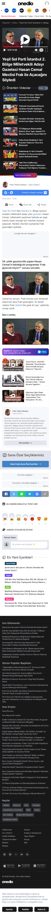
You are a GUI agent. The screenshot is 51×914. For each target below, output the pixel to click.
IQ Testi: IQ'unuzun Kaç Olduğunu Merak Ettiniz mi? (23, 793)
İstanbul (25, 210)
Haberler (6, 23)
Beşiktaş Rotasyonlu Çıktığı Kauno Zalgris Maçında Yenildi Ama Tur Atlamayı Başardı (24, 592)
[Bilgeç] (44, 10)
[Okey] (14, 10)
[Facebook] (10, 854)
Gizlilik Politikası (8, 836)
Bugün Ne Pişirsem (25, 815)
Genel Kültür (11, 563)
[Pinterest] (27, 854)
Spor (8, 587)
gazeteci (37, 214)
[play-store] (24, 865)
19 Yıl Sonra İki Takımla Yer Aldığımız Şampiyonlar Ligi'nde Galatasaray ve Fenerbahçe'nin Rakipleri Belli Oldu (24, 699)
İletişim (5, 846)
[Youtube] (21, 854)
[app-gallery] (40, 865)
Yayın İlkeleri (29, 836)
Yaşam (8, 575)
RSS (25, 843)
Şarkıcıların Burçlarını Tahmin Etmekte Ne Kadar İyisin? (24, 568)
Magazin (9, 599)
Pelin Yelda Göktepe (25, 185)
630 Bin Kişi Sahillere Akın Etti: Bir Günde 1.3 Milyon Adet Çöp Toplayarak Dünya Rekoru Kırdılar (26, 581)
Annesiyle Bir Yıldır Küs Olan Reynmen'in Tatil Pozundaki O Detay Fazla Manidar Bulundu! (26, 604)
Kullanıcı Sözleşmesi (32, 833)
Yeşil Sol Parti (9, 210)
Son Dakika (7, 815)
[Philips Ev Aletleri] (6, 10)
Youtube (36, 805)
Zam (26, 805)
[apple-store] (9, 865)
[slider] (25, 47)
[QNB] (29, 10)
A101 (28, 810)
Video (14, 23)
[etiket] (5, 360)
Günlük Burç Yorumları (12, 810)
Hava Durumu (8, 711)
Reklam (5, 843)
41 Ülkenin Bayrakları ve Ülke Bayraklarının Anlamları (23, 783)
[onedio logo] (24, 881)
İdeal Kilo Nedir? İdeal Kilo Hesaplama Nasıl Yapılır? (23, 767)
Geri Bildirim (7, 833)
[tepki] (5, 519)
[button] (41, 50)
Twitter (6, 805)
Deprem (16, 805)
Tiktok (36, 810)
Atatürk (18, 305)
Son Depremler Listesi (11, 715)
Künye (27, 839)
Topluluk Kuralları (9, 839)
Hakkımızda (7, 830)
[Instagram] (4, 854)
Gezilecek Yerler (10, 819)
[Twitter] (16, 854)
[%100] (22, 10)
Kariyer (27, 830)
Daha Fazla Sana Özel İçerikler (24, 464)
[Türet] (37, 10)
